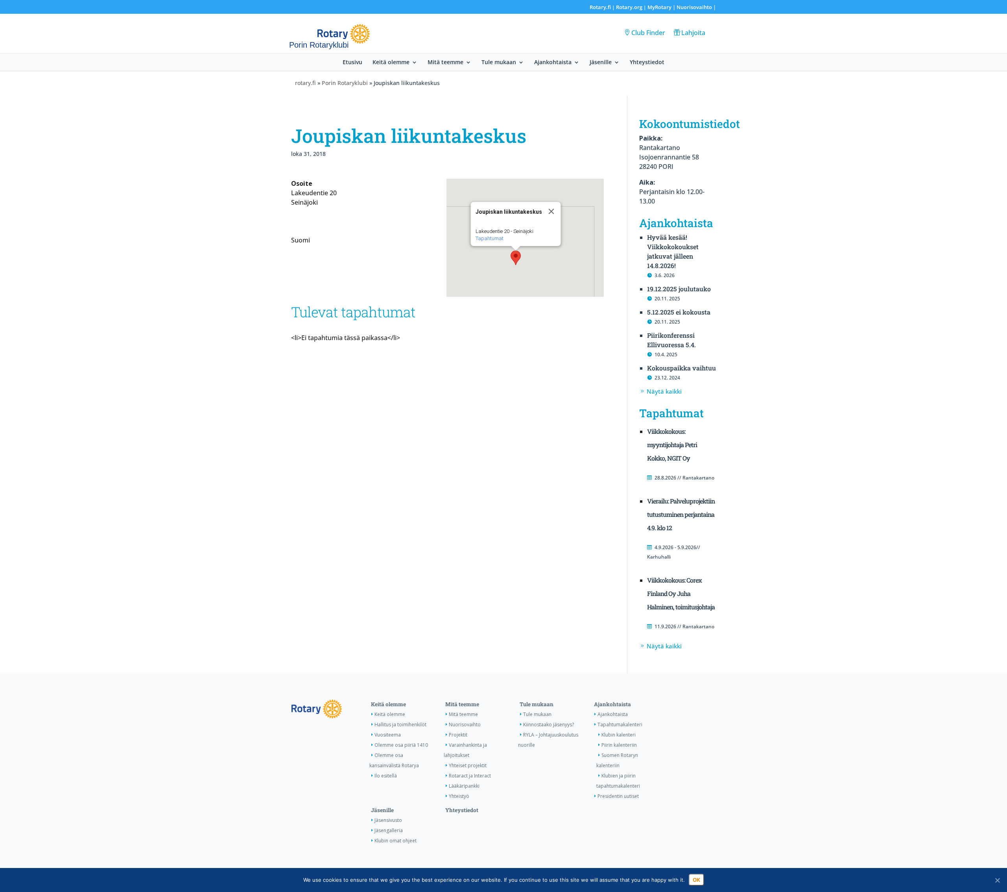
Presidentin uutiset (618, 796)
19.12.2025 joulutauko (679, 289)
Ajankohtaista (553, 62)
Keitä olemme (391, 62)
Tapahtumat (490, 238)
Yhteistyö (459, 796)
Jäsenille (601, 62)
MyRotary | (662, 7)
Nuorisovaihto (694, 7)
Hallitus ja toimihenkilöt (400, 724)
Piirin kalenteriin (619, 745)
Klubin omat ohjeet (395, 840)
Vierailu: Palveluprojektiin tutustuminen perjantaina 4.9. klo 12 (681, 514)
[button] (516, 257)
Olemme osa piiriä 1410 (401, 745)
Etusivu (352, 62)
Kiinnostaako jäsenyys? (548, 724)
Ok (696, 880)
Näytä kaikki (664, 391)
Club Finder (648, 32)
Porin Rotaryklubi (345, 83)
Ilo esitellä (385, 775)
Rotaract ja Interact (470, 775)
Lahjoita (693, 32)
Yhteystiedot (647, 62)
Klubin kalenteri (618, 734)
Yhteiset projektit (468, 765)
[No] (997, 880)
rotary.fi (305, 83)
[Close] (551, 211)
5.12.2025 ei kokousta (678, 312)
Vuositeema (387, 734)
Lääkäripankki (464, 786)
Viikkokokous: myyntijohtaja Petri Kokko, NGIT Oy (672, 444)
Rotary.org (629, 7)
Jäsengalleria (388, 830)
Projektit (458, 734)
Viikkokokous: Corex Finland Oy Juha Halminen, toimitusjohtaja (681, 593)
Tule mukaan (498, 62)
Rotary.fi (600, 7)
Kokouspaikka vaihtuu (681, 368)
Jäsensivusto (388, 820)
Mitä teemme (445, 62)
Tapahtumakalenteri (620, 724)
